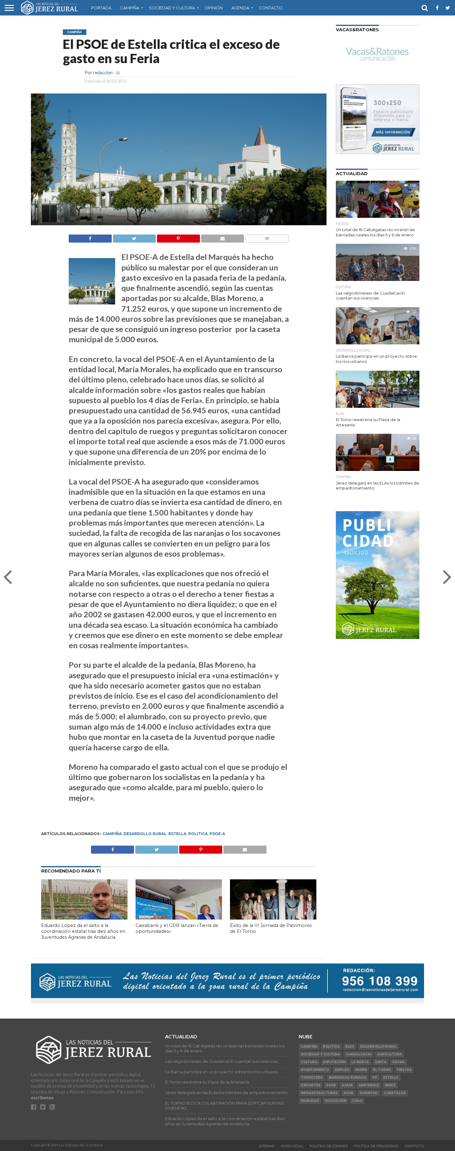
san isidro (369, 1085)
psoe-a (217, 833)
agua (348, 1093)
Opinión (214, 7)
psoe (331, 1085)
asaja (347, 1085)
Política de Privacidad (376, 1146)
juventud (368, 1093)
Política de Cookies (329, 1146)
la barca (360, 1062)
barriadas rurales (347, 1078)
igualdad (310, 1101)
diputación (334, 1062)
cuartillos (395, 1093)
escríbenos (42, 1097)
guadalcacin (358, 1054)
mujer (361, 1070)
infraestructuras (319, 1093)
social (398, 1062)
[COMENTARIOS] (267, 237)
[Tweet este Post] (156, 848)
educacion (335, 1101)
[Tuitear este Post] (134, 237)
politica (198, 833)
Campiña (129, 7)
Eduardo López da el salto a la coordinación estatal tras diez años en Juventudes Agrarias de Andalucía (83, 931)
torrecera (312, 1078)
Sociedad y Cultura (172, 7)
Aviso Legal (292, 1146)
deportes (310, 1085)
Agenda (240, 7)
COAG (357, 1101)
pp (374, 1078)
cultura (309, 1062)
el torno (382, 1070)
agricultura (389, 1054)
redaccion (103, 72)
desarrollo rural (145, 833)
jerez (390, 1085)
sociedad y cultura (320, 1054)
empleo (342, 1070)
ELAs (349, 1047)
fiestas (404, 1070)
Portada (101, 7)
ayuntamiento (315, 1070)
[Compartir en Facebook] (90, 237)
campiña (112, 833)
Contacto (271, 7)
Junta (380, 1062)
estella (177, 833)
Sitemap (267, 1146)
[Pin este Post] (178, 237)
